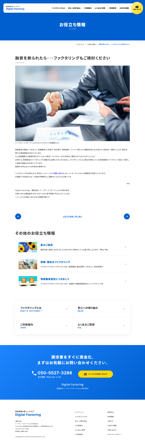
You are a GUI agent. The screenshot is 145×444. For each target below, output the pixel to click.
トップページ (80, 44)
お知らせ (110, 421)
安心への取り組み (74, 8)
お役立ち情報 (124, 8)
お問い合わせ (58, 173)
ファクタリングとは (58, 8)
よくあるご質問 (100, 8)
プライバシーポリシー (115, 434)
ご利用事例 (112, 8)
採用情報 (111, 417)
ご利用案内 (88, 8)
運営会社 (111, 412)
